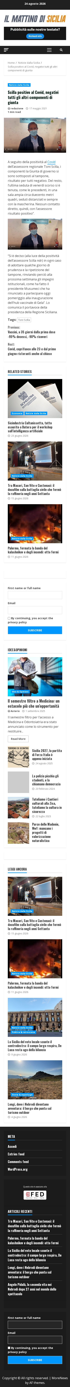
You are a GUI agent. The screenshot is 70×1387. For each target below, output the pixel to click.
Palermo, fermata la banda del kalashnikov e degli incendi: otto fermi (35, 523)
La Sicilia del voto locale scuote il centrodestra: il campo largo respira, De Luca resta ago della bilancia (35, 1017)
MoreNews (60, 1378)
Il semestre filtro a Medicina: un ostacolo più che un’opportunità (35, 676)
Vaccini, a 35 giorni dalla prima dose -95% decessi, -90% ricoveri (31, 332)
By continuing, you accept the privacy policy (30, 620)
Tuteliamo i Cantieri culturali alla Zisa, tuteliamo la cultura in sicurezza (18, 807)
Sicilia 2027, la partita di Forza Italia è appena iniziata (18, 757)
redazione (17, 108)
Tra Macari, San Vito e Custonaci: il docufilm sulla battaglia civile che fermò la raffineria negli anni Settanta (35, 461)
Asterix (15, 711)
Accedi (12, 1146)
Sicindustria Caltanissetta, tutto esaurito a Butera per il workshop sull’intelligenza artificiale (35, 398)
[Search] (61, 50)
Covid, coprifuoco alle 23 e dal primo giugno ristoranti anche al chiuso (32, 349)
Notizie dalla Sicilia (19, 85)
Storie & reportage (22, 1094)
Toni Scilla (24, 320)
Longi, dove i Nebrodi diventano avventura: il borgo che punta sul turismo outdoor (35, 1079)
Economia (17, 413)
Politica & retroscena (23, 1032)
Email (11, 603)
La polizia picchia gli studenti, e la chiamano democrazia (18, 782)
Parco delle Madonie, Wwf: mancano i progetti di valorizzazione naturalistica (18, 833)
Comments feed (18, 1161)
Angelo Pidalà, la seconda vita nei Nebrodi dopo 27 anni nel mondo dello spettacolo (32, 1289)
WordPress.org (18, 1169)
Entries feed (16, 1154)
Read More (18, 739)
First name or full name (24, 588)
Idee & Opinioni (20, 691)
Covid (51, 162)
